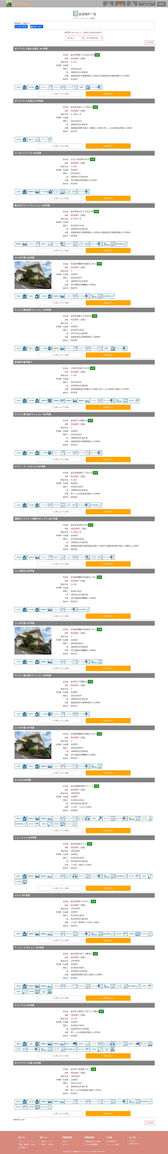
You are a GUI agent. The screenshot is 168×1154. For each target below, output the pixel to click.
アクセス (132, 1140)
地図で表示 (37, 27)
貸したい (66, 1144)
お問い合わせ (134, 1144)
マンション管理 (113, 1144)
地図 (97, 55)
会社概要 (132, 1137)
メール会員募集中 (92, 1144)
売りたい (66, 1141)
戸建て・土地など (48, 1144)
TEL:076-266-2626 (147, 3)
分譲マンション (47, 1141)
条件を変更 (22, 27)
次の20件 (149, 42)
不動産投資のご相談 (92, 1141)
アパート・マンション (27, 1141)
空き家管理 (111, 1141)
